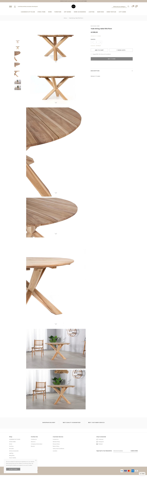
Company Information (36, 444)
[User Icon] (15, 6)
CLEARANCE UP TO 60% (14, 439)
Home (65, 18)
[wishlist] (132, 6)
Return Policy (56, 446)
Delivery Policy (56, 441)
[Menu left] (10, 7)
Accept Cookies (13, 469)
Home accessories (14, 451)
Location (55, 451)
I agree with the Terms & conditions (102, 54)
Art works (11, 448)
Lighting (11, 453)
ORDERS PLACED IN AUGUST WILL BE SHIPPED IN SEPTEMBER (73, 1)
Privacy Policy (56, 444)
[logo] (73, 6)
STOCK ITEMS (12, 441)
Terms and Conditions (58, 448)
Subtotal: (93, 45)
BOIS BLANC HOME (95, 26)
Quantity (93, 39)
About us (33, 441)
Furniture (11, 446)
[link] (17, 41)
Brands (33, 446)
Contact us (34, 439)
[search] (128, 6)
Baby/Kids (11, 455)
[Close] (35, 460)
